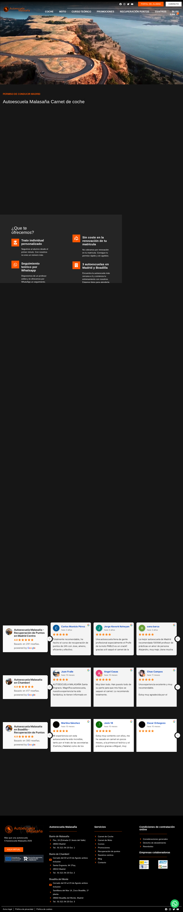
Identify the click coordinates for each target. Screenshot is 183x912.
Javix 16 (108, 723)
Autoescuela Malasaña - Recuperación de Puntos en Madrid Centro (29, 632)
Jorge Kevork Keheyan (116, 626)
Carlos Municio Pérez (73, 626)
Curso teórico (81, 11)
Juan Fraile (67, 671)
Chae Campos (155, 671)
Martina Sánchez (70, 723)
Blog (175, 11)
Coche (49, 11)
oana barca (153, 626)
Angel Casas (111, 671)
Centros (160, 11)
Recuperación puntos (134, 11)
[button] (174, 903)
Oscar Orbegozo (156, 723)
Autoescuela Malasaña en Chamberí (28, 681)
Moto (62, 11)
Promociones (105, 11)
